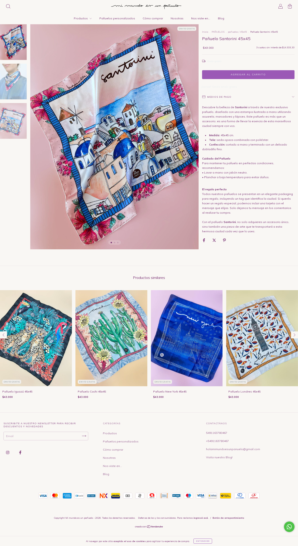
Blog (221, 18)
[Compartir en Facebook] (204, 240)
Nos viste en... (200, 18)
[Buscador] (8, 7)
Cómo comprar (153, 18)
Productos (81, 18)
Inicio (205, 31)
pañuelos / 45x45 (237, 31)
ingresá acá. (201, 517)
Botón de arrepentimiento (228, 517)
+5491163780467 (217, 441)
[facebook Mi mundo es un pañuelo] (20, 452)
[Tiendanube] (149, 527)
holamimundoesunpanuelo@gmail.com (233, 449)
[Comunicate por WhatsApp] (289, 527)
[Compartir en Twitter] (214, 240)
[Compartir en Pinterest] (224, 240)
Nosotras (177, 18)
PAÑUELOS (218, 31)
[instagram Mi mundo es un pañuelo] (8, 452)
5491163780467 (216, 433)
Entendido (203, 541)
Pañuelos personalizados (117, 18)
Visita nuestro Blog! (219, 457)
